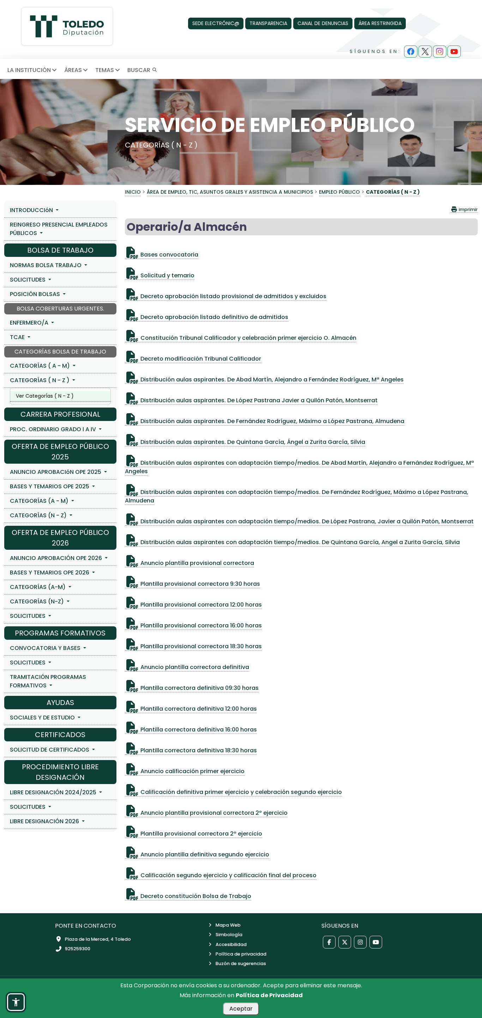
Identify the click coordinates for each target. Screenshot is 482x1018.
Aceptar (241, 1009)
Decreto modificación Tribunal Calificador (200, 359)
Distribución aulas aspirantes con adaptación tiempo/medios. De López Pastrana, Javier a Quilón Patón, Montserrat (306, 521)
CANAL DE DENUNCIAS (322, 23)
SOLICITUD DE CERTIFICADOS (50, 750)
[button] (16, 1002)
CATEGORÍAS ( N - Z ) (40, 380)
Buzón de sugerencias (241, 963)
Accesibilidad (231, 944)
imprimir (468, 209)
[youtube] (454, 52)
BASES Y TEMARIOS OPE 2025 (50, 486)
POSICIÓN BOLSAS (35, 294)
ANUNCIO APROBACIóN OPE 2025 (56, 472)
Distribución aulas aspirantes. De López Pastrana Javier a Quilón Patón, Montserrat (258, 400)
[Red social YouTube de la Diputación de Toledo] (375, 942)
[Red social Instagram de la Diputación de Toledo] (360, 942)
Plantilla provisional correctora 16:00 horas (200, 625)
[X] (425, 52)
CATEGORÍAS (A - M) (40, 501)
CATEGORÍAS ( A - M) (40, 366)
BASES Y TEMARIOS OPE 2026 (50, 572)
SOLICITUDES (28, 280)
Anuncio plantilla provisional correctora (196, 563)
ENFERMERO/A (30, 323)
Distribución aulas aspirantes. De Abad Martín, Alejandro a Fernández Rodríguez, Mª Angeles (271, 379)
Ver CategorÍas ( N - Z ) (45, 395)
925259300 (77, 949)
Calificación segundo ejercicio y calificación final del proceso (228, 875)
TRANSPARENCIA (268, 23)
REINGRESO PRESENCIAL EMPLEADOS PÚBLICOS (59, 229)
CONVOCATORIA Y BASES (46, 648)
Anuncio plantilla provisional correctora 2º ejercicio (213, 813)
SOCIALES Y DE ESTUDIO (43, 717)
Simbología (229, 935)
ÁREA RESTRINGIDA (380, 23)
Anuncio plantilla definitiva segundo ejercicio (204, 854)
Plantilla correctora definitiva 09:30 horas (199, 688)
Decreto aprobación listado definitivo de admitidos (213, 317)
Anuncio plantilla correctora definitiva (194, 667)
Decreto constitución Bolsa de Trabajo (195, 896)
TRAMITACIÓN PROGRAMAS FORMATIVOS (48, 681)
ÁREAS (73, 70)
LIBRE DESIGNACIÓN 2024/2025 (54, 792)
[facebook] (410, 52)
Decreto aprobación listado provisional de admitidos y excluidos (232, 296)
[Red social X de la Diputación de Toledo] (344, 942)
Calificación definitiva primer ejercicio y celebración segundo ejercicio (240, 792)
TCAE (18, 337)
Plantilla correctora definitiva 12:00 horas (198, 709)
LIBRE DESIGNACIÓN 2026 (45, 821)
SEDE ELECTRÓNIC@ (215, 23)
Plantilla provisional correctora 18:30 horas (200, 646)
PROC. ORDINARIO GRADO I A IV (53, 429)
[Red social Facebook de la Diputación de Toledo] (329, 942)
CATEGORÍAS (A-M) (38, 587)
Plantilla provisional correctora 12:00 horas (200, 605)
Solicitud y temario (166, 275)
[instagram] (439, 52)
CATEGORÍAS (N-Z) (37, 601)
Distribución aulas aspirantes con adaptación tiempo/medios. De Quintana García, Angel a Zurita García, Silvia (299, 542)
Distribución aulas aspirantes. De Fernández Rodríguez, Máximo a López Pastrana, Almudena (271, 421)
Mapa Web (228, 925)
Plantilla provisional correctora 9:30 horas (199, 584)
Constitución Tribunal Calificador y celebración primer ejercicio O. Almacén (247, 338)
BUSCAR (139, 70)
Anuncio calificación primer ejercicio (192, 771)
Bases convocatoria (168, 255)
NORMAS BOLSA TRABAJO (46, 265)
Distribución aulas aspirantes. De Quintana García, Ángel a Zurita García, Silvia (252, 442)
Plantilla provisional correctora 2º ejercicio (200, 834)
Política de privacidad (241, 954)
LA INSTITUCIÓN (29, 70)
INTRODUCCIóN (32, 210)
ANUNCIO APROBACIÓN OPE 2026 (56, 558)
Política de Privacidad (269, 995)
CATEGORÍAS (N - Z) (39, 515)
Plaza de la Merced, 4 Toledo (98, 939)
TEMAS (104, 70)
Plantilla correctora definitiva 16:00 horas (198, 729)
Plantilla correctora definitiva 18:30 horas (198, 750)
